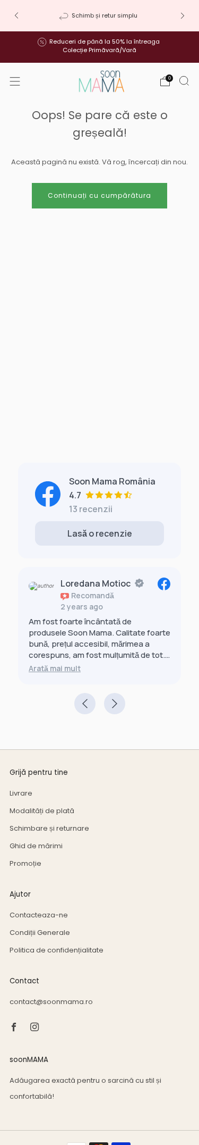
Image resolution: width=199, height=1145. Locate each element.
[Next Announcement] (182, 15)
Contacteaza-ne (39, 915)
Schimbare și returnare (49, 828)
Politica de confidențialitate (56, 950)
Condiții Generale (40, 932)
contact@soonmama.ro (51, 1002)
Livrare (21, 793)
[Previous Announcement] (16, 15)
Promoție (25, 863)
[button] (55, 668)
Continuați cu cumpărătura (99, 195)
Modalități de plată (42, 811)
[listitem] (99, 15)
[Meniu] (15, 81)
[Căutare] (184, 81)
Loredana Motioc (95, 583)
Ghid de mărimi (36, 846)
